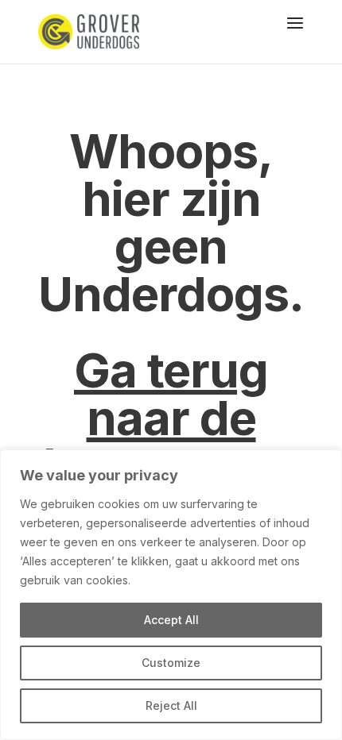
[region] (171, 594)
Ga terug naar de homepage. (171, 417)
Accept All (171, 619)
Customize (171, 662)
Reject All (171, 705)
